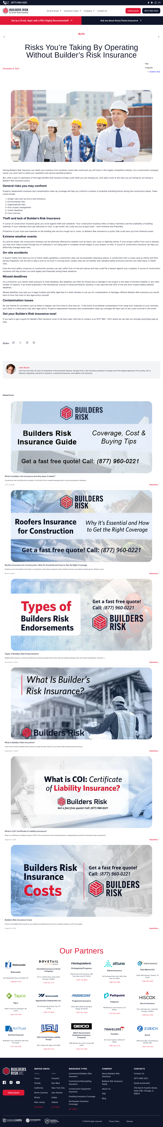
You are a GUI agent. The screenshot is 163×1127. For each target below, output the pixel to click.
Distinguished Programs (81, 968)
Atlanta (55, 1102)
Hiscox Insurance (147, 1003)
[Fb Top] (148, 3)
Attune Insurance (114, 970)
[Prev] (42, 36)
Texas (36, 1078)
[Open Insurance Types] (80, 10)
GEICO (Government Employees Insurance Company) (81, 1035)
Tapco (15, 1003)
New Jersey (39, 1102)
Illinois (37, 1097)
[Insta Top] (156, 3)
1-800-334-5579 (16, 1014)
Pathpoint (114, 1002)
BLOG (81, 33)
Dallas (54, 1097)
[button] (13, 342)
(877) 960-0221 (19, 2)
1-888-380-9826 (147, 981)
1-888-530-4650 (114, 982)
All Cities (56, 1107)
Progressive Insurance (81, 1001)
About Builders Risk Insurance (111, 1075)
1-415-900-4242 (114, 1013)
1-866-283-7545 (147, 1015)
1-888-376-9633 (48, 1012)
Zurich (147, 1035)
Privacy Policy (114, 1121)
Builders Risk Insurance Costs (18, 920)
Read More (154, 485)
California (38, 1088)
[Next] (121, 36)
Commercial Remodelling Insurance (80, 1082)
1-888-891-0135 (15, 982)
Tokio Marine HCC (147, 969)
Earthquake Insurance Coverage (78, 1102)
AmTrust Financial (15, 1035)
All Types (73, 1109)
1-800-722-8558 (81, 980)
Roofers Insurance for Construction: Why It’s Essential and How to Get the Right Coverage (46, 565)
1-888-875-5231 (48, 1049)
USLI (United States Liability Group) (48, 1038)
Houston (55, 1078)
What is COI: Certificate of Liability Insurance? (26, 831)
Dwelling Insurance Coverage (82, 1096)
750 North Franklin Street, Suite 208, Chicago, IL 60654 (145, 1091)
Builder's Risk (155, 72)
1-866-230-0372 (114, 1046)
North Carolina (41, 1092)
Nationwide (16, 972)
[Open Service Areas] (60, 10)
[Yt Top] (152, 3)
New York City (58, 1088)
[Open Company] (94, 10)
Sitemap (129, 1121)
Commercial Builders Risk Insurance (80, 1075)
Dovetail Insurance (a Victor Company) (48, 970)
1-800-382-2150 (147, 1046)
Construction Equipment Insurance (80, 1090)
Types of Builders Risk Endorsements (22, 654)
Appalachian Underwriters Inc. (48, 1000)
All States (38, 1107)
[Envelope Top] (159, 3)
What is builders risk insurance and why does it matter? (30, 476)
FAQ (104, 1093)
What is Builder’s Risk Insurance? (20, 742)
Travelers (114, 1034)
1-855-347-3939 (81, 1012)
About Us (106, 1089)
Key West (56, 1083)
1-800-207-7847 (81, 1049)
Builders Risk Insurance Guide (112, 1082)
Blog (104, 1098)
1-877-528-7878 (15, 1046)
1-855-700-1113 (48, 983)
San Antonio (57, 1092)
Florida (37, 1083)
